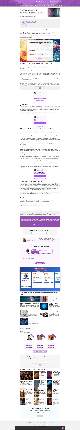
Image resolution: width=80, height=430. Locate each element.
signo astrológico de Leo (44, 106)
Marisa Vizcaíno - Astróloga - (32, 16)
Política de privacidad (46, 424)
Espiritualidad (44, 5)
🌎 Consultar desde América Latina (40, 100)
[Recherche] (61, 6)
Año (43, 412)
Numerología (39, 5)
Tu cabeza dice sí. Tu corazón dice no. (39, 173)
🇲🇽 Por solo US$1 (29, 345)
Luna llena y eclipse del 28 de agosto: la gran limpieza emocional (56, 390)
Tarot (35, 5)
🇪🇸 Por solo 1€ (29, 347)
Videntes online (48, 5)
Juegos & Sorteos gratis (49, 422)
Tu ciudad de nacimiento (32, 50)
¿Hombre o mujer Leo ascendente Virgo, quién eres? (29, 22)
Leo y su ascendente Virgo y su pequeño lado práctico (29, 21)
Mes (38, 412)
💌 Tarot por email (53, 5)
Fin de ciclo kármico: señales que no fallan (28, 389)
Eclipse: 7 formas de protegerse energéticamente (56, 398)
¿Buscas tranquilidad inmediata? (39, 95)
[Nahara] (51, 340)
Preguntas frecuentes (43, 422)
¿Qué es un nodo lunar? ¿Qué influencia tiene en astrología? (56, 372)
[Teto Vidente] (29, 340)
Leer (20, 309)
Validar (40, 365)
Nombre (31, 54)
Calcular (40, 58)
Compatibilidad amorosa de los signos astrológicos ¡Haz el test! (54, 311)
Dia (34, 412)
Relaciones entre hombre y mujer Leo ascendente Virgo (29, 24)
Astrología (31, 5)
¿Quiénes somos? (37, 422)
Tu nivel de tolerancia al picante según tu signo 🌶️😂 (26, 382)
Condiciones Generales (34, 424)
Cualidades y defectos (25, 26)
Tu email (42, 54)
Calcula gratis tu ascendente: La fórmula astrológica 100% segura (29, 304)
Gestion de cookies (40, 424)
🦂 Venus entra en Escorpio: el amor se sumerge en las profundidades (42, 373)
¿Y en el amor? (24, 23)
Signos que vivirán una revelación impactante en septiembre (42, 389)
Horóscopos (22, 5)
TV (59, 5)
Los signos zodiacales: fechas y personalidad (54, 304)
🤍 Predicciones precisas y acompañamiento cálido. (39, 121)
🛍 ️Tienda (57, 5)
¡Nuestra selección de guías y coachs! (39, 351)
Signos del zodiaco (26, 5)
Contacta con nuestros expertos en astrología (39, 224)
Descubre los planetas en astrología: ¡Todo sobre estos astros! (33, 319)
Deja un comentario (39, 263)
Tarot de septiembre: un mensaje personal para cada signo (42, 398)
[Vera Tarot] (40, 340)
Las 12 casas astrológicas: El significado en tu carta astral (33, 311)
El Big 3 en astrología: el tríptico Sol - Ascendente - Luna (54, 296)
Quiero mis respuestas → (40, 98)
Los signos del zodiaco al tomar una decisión (28, 398)
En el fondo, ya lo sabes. (38, 120)
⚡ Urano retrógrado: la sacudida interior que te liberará (56, 381)
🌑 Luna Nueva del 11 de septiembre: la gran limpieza (42, 381)
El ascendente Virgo (22, 31)
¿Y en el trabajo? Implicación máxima (27, 25)
